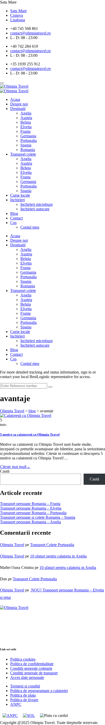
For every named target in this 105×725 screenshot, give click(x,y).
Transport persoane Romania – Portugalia (33, 513)
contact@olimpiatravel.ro (22, 634)
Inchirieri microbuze (36, 204)
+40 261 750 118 (15, 639)
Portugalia (28, 140)
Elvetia (26, 127)
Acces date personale (27, 677)
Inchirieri (17, 200)
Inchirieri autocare (34, 209)
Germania (28, 136)
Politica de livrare (24, 700)
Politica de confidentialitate (32, 664)
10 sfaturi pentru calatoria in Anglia (58, 556)
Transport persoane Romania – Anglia (30, 522)
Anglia (25, 113)
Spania (25, 145)
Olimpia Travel (12, 545)
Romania (27, 149)
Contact (16, 218)
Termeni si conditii (25, 686)
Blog (14, 213)
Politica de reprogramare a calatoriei (39, 691)
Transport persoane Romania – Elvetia (30, 508)
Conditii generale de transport (34, 673)
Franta (25, 131)
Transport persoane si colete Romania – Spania (37, 517)
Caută (4, 471)
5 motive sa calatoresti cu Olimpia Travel (30, 434)
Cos (13, 222)
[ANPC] (10, 715)
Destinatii (17, 108)
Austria (26, 118)
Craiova (16, 15)
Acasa (15, 99)
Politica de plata (23, 695)
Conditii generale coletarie (31, 668)
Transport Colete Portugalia (52, 545)
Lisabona (17, 20)
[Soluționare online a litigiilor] (29, 715)
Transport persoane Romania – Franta (30, 503)
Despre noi (19, 104)
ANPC (15, 704)
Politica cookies (22, 659)
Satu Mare (18, 11)
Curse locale (20, 195)
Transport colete (23, 154)
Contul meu (29, 227)
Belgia (25, 122)
